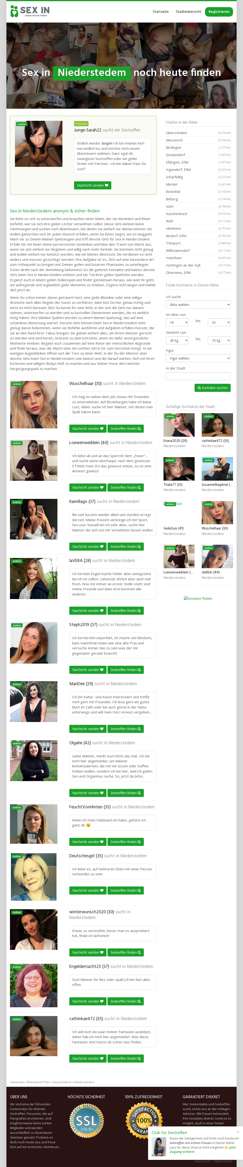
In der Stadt (175, 368)
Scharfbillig (198, 176)
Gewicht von (176, 332)
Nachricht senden (91, 185)
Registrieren (219, 12)
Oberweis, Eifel (198, 272)
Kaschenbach (198, 213)
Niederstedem (132, 384)
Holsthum (198, 257)
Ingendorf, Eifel (198, 169)
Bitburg (198, 199)
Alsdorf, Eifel (198, 235)
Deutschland (62, 1082)
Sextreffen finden (124, 428)
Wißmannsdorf (198, 250)
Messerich (198, 140)
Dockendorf (198, 154)
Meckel (198, 184)
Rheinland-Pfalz (38, 1082)
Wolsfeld (198, 191)
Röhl (198, 221)
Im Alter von (176, 314)
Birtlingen (198, 147)
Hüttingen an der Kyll (198, 265)
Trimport (198, 243)
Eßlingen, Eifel (198, 162)
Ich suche (173, 296)
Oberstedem (198, 132)
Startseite (161, 12)
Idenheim (198, 228)
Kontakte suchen (214, 387)
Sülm (198, 206)
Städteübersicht (188, 12)
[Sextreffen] (30, 12)
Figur (170, 350)
